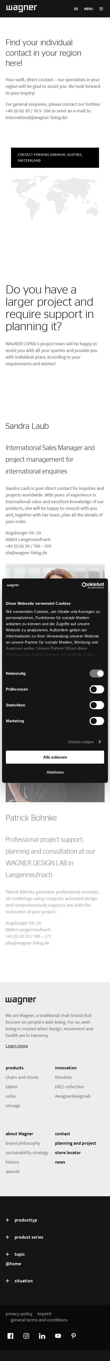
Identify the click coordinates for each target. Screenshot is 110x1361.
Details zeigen (81, 742)
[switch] (97, 689)
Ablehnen (55, 772)
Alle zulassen (55, 757)
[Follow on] (10, 1335)
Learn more (17, 1046)
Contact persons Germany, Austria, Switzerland (50, 157)
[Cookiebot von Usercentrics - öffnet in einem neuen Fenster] (81, 585)
